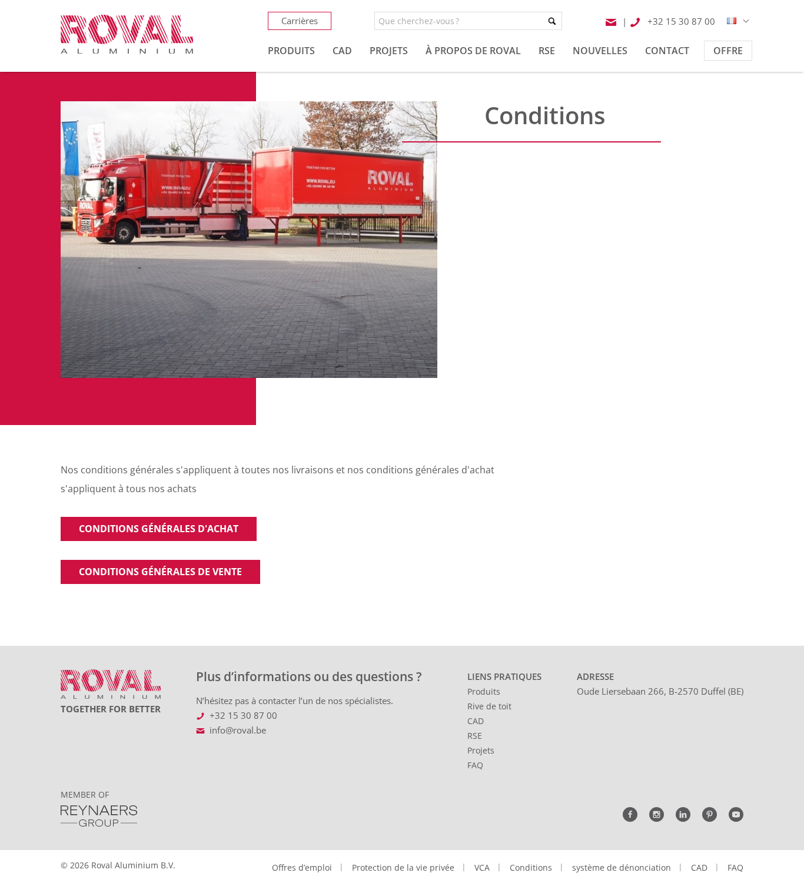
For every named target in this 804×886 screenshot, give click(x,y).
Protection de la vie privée (403, 867)
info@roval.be (238, 730)
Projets (480, 750)
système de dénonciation (621, 867)
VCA (482, 867)
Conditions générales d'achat (158, 528)
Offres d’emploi (302, 867)
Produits (483, 691)
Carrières (299, 20)
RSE (474, 735)
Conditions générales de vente (160, 571)
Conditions (531, 867)
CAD (475, 720)
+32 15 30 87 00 (243, 715)
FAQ (475, 765)
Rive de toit (489, 706)
